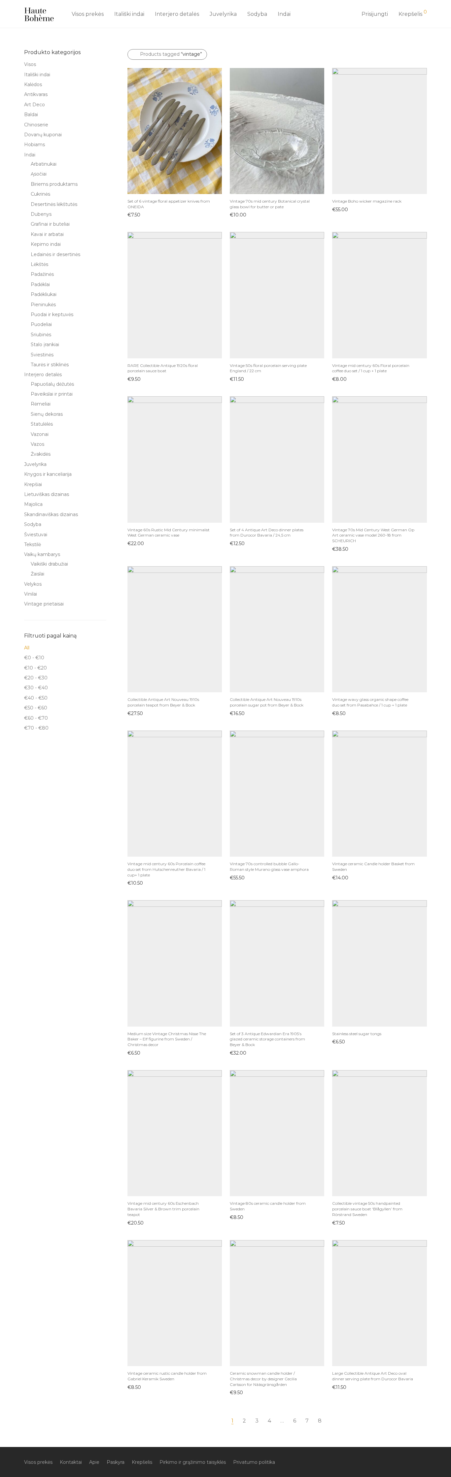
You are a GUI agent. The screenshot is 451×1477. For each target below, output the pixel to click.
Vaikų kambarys (42, 554)
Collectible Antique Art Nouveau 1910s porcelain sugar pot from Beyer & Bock (266, 702)
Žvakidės (41, 454)
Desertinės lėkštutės (54, 204)
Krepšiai (33, 484)
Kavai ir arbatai (47, 234)
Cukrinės (40, 194)
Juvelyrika (223, 14)
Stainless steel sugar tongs (356, 1033)
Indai (284, 14)
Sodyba (257, 14)
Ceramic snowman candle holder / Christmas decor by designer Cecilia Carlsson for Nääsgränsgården (263, 1379)
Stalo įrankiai (45, 344)
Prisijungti (375, 14)
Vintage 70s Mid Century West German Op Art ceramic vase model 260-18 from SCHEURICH (373, 535)
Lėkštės (39, 264)
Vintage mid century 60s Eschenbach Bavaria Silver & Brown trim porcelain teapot (163, 1209)
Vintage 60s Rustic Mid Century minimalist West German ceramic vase (168, 532)
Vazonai (40, 434)
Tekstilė (32, 544)
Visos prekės (88, 14)
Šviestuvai (35, 535)
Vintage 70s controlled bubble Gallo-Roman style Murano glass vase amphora (269, 866)
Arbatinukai (43, 164)
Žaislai (37, 574)
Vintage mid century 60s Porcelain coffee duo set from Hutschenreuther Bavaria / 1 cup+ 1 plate (166, 869)
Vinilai (30, 594)
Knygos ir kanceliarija (48, 474)
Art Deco (34, 105)
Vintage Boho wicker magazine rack (366, 201)
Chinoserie (36, 125)
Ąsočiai (39, 174)
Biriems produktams (54, 184)
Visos (30, 64)
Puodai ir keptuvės (52, 314)
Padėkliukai (43, 294)
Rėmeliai (41, 404)
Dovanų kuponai (43, 135)
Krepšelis (142, 1462)
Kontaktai (71, 1462)
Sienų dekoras (47, 414)
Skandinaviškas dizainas (51, 514)
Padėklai (40, 284)
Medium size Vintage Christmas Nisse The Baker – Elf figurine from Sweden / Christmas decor (166, 1039)
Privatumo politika (254, 1462)
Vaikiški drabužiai (49, 564)
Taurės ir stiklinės (50, 365)
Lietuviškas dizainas (46, 494)
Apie (94, 1462)
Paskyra (115, 1462)
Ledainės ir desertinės (55, 254)
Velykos (33, 584)
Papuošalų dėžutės (52, 384)
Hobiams (34, 145)
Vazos (37, 444)
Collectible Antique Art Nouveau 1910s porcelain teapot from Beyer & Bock (163, 702)
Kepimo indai (46, 244)
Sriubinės (41, 335)
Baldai (31, 114)
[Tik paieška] (349, 14)
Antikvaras (36, 94)
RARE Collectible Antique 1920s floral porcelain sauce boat (162, 368)
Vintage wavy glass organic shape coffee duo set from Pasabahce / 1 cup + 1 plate (370, 702)
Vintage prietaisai (44, 604)
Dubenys (41, 214)
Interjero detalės (177, 14)
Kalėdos (33, 84)
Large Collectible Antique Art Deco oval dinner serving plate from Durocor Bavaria (372, 1376)
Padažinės (42, 274)
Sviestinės (42, 355)
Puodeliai (41, 324)
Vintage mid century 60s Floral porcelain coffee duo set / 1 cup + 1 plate (370, 368)
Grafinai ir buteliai (50, 224)
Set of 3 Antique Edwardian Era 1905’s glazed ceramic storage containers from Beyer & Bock (267, 1039)
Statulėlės (42, 424)
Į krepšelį (134, 214)
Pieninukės (43, 305)
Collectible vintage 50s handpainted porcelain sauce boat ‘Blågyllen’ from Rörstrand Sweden (367, 1209)
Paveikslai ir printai (52, 394)
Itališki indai (129, 14)
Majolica (33, 504)
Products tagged (171, 54)
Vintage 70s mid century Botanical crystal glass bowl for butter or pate (270, 204)
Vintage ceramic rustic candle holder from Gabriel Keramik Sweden (167, 1376)
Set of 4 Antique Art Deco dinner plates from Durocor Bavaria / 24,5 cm (266, 532)
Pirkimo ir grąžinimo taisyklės (192, 1462)
